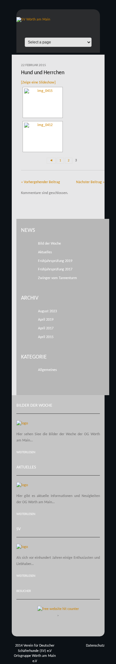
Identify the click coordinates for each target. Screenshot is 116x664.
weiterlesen (25, 452)
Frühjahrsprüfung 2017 (55, 269)
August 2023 (47, 311)
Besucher (23, 591)
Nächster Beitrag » (90, 182)
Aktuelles (45, 252)
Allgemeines (47, 370)
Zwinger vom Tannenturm (57, 278)
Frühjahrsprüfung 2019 (55, 261)
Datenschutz (95, 646)
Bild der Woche (49, 244)
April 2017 (46, 328)
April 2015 (46, 337)
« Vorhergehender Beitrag (40, 182)
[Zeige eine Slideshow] (38, 82)
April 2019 (46, 320)
